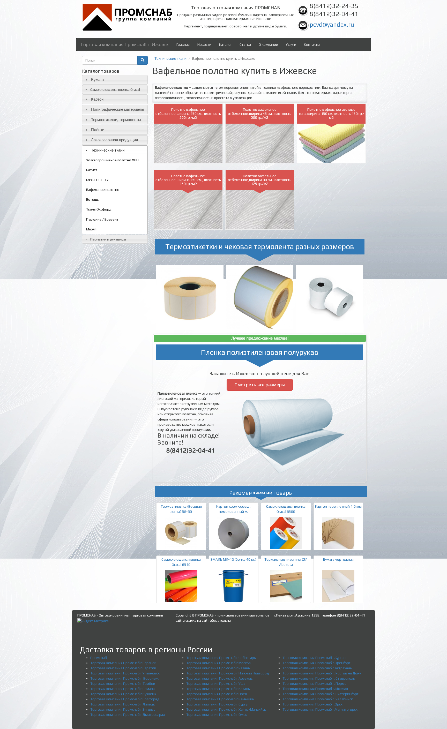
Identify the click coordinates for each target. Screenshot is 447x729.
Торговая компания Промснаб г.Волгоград (124, 699)
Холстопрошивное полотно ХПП (112, 160)
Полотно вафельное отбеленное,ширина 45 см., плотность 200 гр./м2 (259, 113)
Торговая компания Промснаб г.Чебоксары (221, 658)
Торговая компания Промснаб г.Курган (314, 658)
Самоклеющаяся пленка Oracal (115, 89)
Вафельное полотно (102, 189)
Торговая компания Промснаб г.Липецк (122, 704)
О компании (268, 44)
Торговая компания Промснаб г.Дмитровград (127, 714)
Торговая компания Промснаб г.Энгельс (122, 709)
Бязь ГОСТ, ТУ (97, 180)
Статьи (245, 44)
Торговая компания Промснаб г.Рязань (218, 668)
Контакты (312, 44)
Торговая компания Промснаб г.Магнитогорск (319, 709)
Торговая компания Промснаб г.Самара (122, 689)
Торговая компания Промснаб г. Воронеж (124, 678)
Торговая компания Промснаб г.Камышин (220, 699)
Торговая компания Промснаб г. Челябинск (317, 699)
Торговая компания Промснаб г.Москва (218, 663)
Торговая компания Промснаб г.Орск (312, 704)
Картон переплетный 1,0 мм (338, 506)
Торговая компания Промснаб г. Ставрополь (318, 678)
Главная (183, 44)
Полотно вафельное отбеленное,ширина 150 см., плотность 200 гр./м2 (188, 113)
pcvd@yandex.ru (332, 24)
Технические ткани (107, 150)
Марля (91, 229)
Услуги (291, 44)
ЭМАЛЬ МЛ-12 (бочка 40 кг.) (233, 559)
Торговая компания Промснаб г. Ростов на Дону (321, 673)
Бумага (97, 79)
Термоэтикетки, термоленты (116, 119)
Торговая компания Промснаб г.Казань (218, 689)
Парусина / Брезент (102, 219)
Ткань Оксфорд (98, 209)
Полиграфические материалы (117, 109)
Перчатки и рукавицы (108, 239)
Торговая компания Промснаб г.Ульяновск (125, 673)
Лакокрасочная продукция (114, 140)
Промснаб (98, 658)
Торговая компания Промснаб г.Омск (216, 714)
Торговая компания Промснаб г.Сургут (217, 704)
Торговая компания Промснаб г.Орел (216, 694)
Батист (91, 170)
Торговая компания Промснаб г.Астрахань (317, 668)
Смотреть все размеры (260, 384)
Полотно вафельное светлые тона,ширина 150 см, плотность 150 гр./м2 (331, 113)
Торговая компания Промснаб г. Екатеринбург (320, 694)
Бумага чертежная (338, 559)
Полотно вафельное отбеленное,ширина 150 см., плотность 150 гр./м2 (188, 180)
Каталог (225, 44)
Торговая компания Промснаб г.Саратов (123, 668)
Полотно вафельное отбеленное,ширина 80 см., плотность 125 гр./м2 (259, 180)
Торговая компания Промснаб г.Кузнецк (123, 694)
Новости (204, 44)
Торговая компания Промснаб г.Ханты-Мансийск (226, 709)
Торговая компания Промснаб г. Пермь (314, 683)
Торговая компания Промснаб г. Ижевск (124, 44)
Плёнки (97, 129)
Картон (97, 99)
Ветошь (92, 199)
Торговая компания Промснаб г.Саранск (123, 663)
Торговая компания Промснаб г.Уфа (215, 683)
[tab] (115, 80)
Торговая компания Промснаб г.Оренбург (316, 663)
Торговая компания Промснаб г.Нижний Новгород (227, 673)
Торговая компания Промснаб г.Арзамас (219, 678)
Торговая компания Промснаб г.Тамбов (122, 683)
